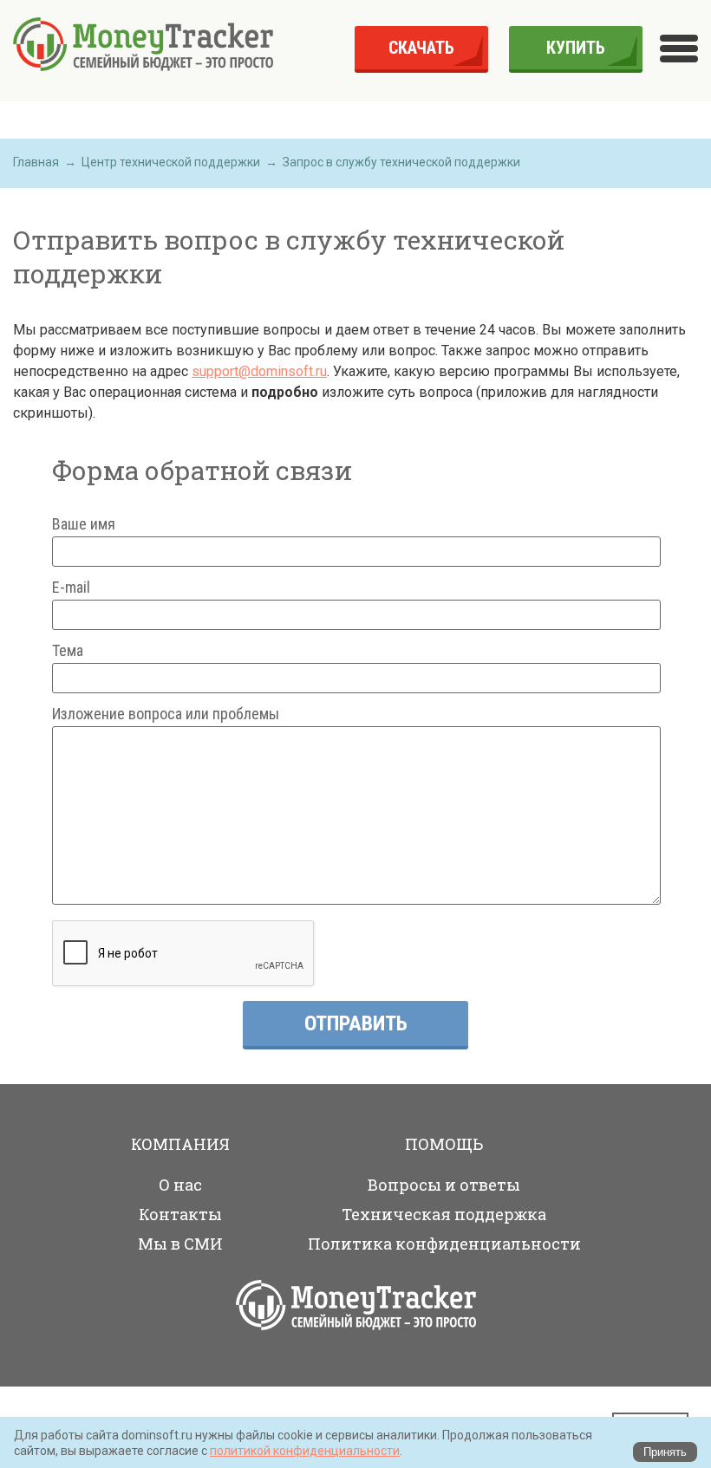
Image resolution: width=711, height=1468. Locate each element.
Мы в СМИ (180, 1243)
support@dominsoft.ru (259, 371)
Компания (180, 1143)
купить (575, 47)
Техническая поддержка (444, 1214)
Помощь (444, 1143)
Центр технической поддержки (171, 162)
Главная (36, 162)
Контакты (180, 1214)
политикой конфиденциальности (305, 1451)
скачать (421, 47)
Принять (665, 1451)
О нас (180, 1184)
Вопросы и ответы (444, 1184)
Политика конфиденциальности (444, 1243)
